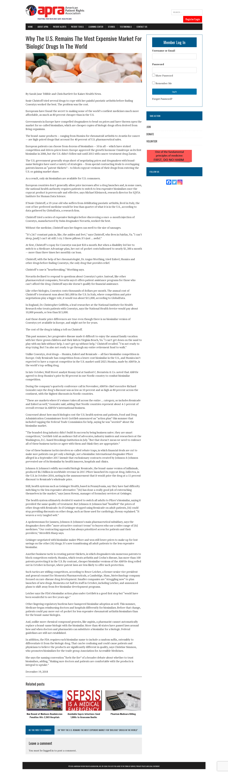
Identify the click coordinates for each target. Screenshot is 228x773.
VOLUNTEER (151, 141)
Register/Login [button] (193, 19)
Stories (111, 26)
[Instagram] (179, 182)
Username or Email (163, 50)
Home (30, 26)
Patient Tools (77, 26)
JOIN (148, 127)
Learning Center (95, 26)
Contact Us (141, 26)
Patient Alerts (59, 26)
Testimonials (126, 26)
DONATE (150, 134)
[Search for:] (186, 12)
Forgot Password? (162, 99)
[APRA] (55, 12)
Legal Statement (154, 766)
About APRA (43, 26)
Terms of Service (130, 766)
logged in (48, 750)
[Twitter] (174, 182)
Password (158, 64)
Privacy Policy (141, 766)
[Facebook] (168, 182)
